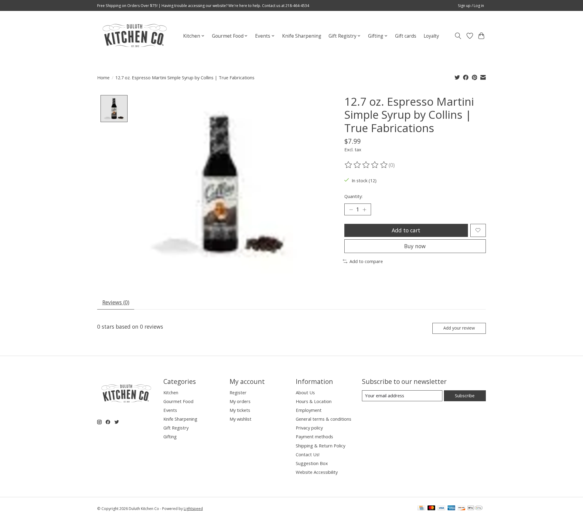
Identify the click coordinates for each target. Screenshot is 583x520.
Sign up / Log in (471, 5)
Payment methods (314, 436)
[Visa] (441, 508)
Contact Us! (307, 454)
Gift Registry (176, 428)
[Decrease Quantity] (351, 209)
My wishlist (240, 419)
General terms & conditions (323, 419)
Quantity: (353, 196)
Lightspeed (193, 508)
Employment (309, 410)
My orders (240, 401)
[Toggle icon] (458, 35)
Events (170, 410)
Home (103, 77)
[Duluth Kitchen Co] (134, 36)
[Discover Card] (461, 508)
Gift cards (405, 36)
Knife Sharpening (301, 36)
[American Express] (451, 508)
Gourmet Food (178, 401)
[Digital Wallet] (475, 508)
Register (238, 392)
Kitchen (170, 392)
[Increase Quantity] (364, 209)
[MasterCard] (431, 508)
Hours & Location (314, 401)
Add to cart (406, 230)
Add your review (459, 328)
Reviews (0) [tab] (115, 302)
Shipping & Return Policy (320, 446)
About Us (305, 392)
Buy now (415, 246)
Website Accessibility (317, 472)
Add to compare (366, 261)
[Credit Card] (421, 508)
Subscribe (465, 395)
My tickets (240, 410)
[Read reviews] (366, 165)
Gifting (170, 436)
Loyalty (431, 36)
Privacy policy (309, 428)
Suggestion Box (312, 463)
